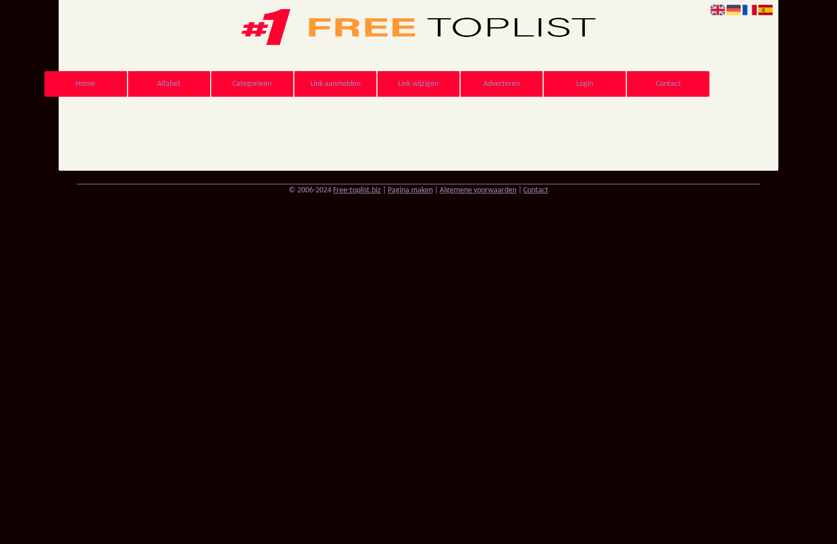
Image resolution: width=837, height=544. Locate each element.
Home (85, 84)
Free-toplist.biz (357, 190)
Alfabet (168, 84)
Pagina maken (410, 190)
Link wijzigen (418, 84)
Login (584, 84)
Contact (668, 84)
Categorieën (252, 84)
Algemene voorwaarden (478, 190)
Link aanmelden (335, 84)
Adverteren (501, 84)
